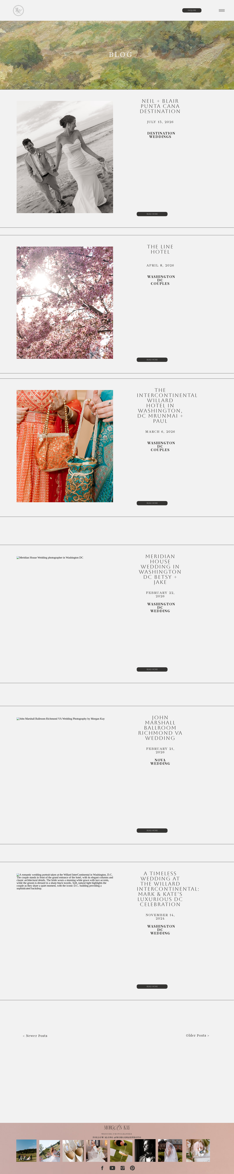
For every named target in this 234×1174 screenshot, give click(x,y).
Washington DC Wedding (161, 607)
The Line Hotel (160, 249)
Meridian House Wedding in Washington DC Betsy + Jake (160, 569)
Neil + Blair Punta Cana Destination (160, 106)
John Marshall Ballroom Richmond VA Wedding (160, 727)
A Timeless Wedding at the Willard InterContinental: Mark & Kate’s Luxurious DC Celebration (168, 888)
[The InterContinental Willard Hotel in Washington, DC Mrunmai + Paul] (65, 446)
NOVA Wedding (160, 762)
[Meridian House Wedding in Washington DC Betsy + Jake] (65, 612)
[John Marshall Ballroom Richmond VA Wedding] (65, 773)
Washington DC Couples (161, 280)
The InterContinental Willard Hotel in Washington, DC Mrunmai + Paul (167, 405)
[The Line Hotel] (65, 303)
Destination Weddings (161, 135)
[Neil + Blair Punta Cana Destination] (65, 157)
